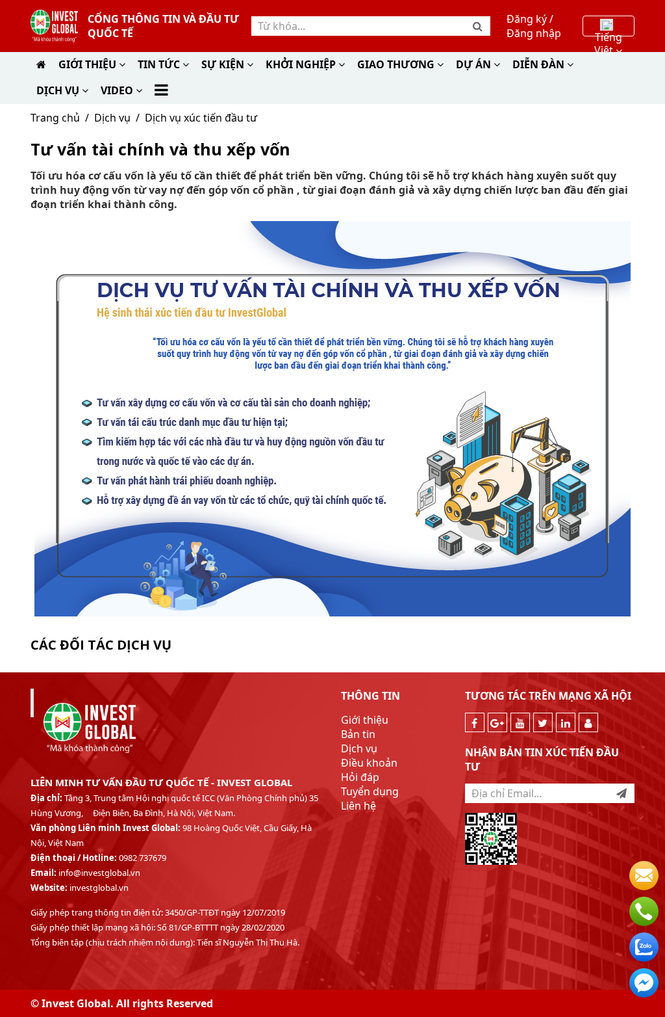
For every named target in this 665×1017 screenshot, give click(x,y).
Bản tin (358, 734)
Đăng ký (527, 19)
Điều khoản (369, 763)
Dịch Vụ (59, 90)
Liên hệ (358, 806)
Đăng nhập (534, 33)
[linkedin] (565, 722)
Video (118, 90)
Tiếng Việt (608, 31)
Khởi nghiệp (302, 64)
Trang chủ (55, 118)
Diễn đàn (539, 64)
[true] (621, 793)
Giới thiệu (88, 64)
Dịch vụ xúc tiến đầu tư (201, 118)
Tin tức (160, 64)
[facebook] (474, 722)
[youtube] (520, 722)
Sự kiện (224, 64)
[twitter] (543, 722)
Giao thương (397, 64)
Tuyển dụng (370, 791)
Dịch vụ (112, 118)
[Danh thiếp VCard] (588, 722)
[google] (497, 722)
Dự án (475, 64)
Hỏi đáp (360, 777)
